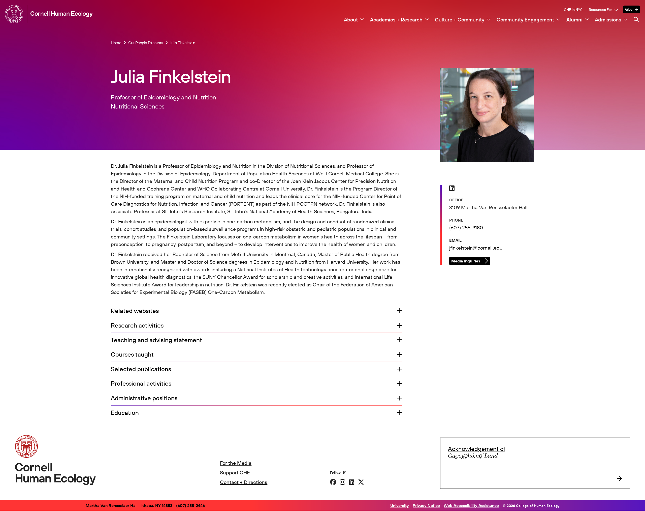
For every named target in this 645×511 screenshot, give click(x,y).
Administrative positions (144, 398)
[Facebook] (333, 482)
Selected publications (141, 369)
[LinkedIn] (351, 482)
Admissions (608, 19)
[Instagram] (342, 482)
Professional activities (141, 383)
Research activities (137, 325)
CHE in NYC (573, 9)
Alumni (574, 19)
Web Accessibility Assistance (471, 505)
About (351, 19)
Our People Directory (145, 42)
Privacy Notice (426, 505)
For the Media (235, 463)
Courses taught (132, 354)
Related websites (135, 310)
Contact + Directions (243, 482)
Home (116, 42)
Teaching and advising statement (156, 340)
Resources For (600, 9)
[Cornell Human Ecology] (15, 14)
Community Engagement (525, 19)
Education (125, 412)
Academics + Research (396, 19)
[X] (361, 482)
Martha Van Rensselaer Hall (112, 505)
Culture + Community (459, 19)
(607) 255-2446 (190, 505)
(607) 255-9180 (466, 227)
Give (628, 9)
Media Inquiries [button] (465, 260)
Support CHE (235, 472)
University (399, 505)
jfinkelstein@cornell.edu (475, 248)
